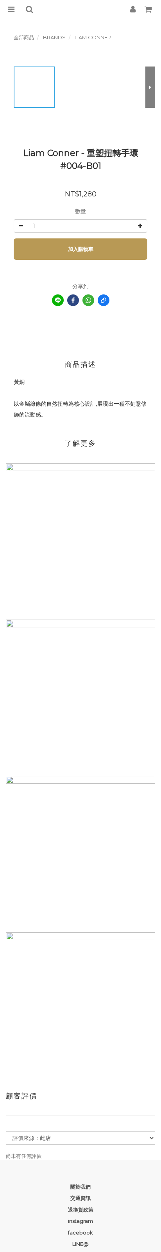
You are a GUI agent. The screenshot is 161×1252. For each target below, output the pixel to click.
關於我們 (80, 1187)
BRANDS (54, 37)
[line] (58, 300)
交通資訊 (80, 1198)
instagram (80, 1221)
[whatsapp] (88, 300)
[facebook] (73, 300)
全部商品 (24, 37)
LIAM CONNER (93, 37)
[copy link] (103, 300)
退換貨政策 (80, 1209)
